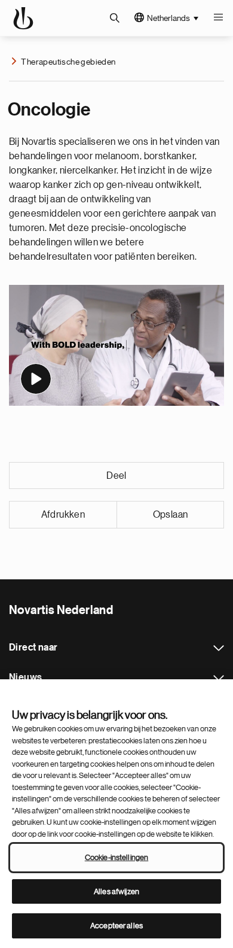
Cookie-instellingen (116, 857)
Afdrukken (63, 514)
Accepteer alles (116, 925)
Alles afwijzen (116, 891)
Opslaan (170, 514)
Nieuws (218, 678)
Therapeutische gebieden (68, 61)
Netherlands (168, 18)
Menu (218, 18)
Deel (116, 476)
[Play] (36, 379)
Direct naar (218, 648)
